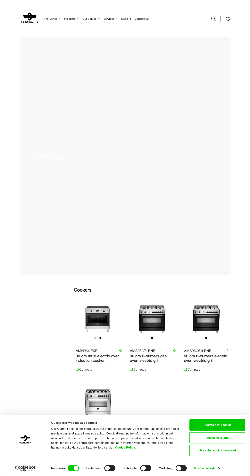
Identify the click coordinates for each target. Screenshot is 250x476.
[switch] (109, 468)
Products (70, 18)
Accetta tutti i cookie (217, 424)
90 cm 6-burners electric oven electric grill (205, 357)
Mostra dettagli (204, 468)
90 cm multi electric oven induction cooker (98, 357)
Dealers (126, 18)
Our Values (89, 18)
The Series (51, 18)
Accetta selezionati (217, 437)
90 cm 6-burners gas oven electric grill (148, 357)
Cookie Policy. (126, 447)
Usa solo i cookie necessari (217, 450)
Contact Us (142, 18)
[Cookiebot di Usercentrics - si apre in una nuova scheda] (25, 468)
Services (109, 18)
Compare (85, 369)
